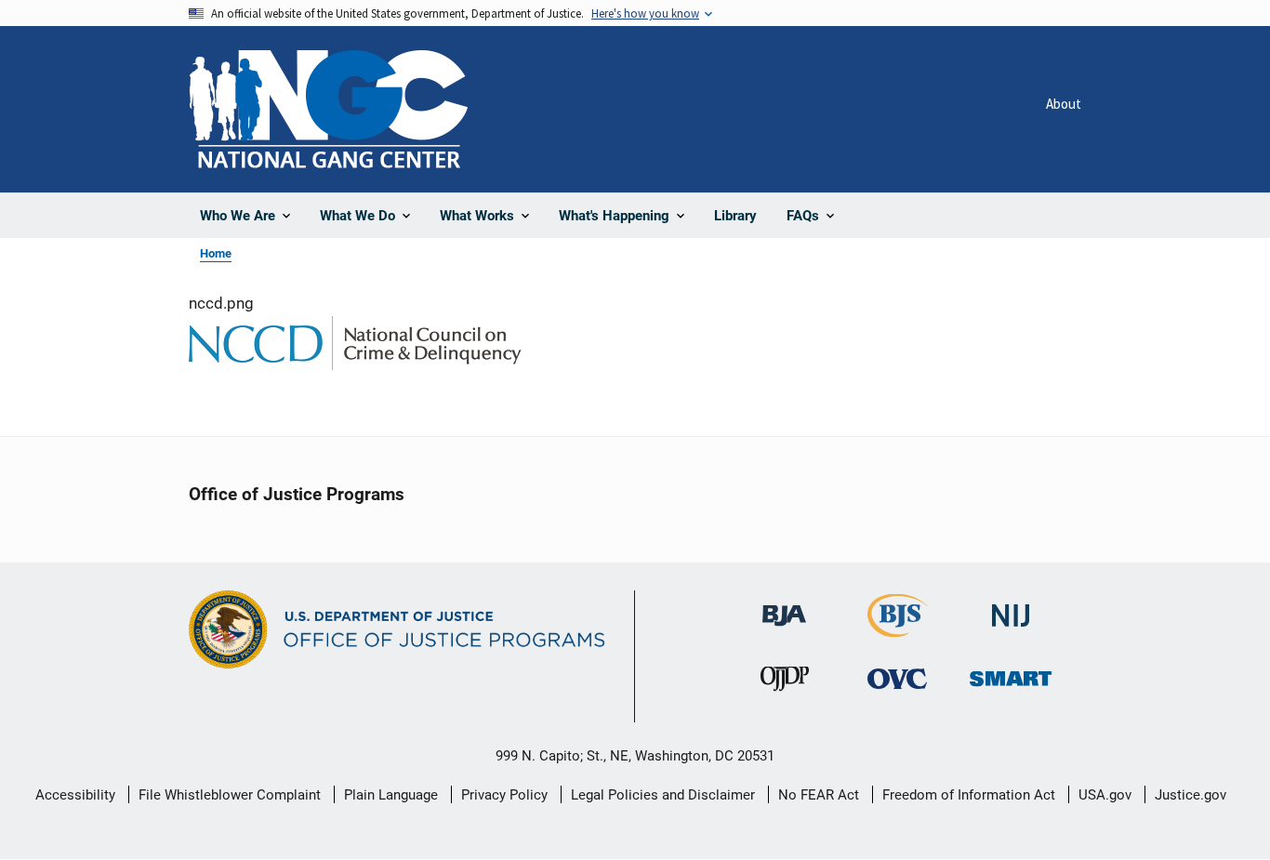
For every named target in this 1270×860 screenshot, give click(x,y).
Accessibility (75, 795)
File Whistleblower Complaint (230, 795)
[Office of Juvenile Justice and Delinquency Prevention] (785, 683)
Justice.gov (1190, 795)
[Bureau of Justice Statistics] (897, 629)
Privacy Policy (504, 795)
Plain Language (391, 795)
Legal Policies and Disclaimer (663, 795)
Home (216, 253)
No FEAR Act (818, 795)
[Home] (328, 109)
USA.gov (1104, 795)
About (1063, 103)
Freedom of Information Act (968, 795)
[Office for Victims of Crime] (897, 678)
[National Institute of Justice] (1010, 607)
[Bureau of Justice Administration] (784, 606)
